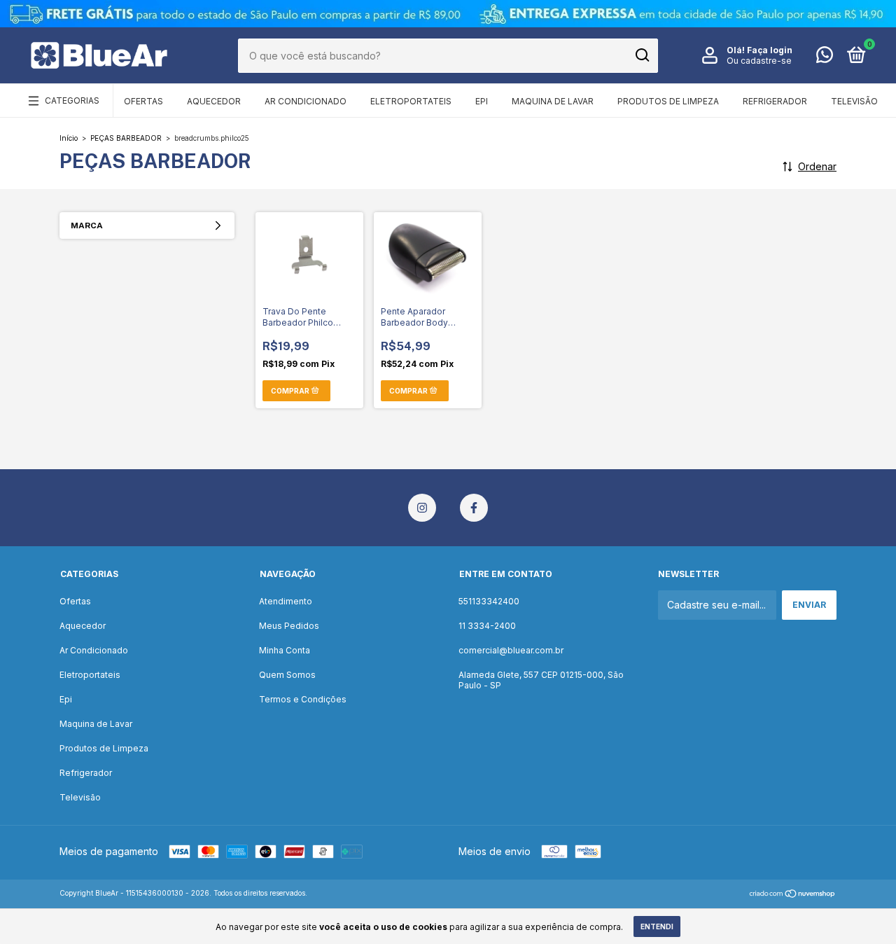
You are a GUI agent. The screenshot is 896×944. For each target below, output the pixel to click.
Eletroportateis (410, 101)
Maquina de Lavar (553, 101)
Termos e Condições (302, 699)
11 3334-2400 (487, 625)
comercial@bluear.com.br (511, 650)
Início (68, 138)
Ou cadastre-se (759, 60)
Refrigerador (775, 101)
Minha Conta (284, 650)
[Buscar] (641, 55)
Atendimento (285, 601)
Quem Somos (287, 674)
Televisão (854, 101)
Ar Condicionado (305, 101)
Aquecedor (214, 101)
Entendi (656, 926)
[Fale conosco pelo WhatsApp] (824, 58)
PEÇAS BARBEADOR (126, 138)
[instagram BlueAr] (422, 508)
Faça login (769, 50)
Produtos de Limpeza (668, 101)
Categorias (72, 100)
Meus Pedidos (289, 625)
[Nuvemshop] (792, 895)
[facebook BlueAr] (474, 508)
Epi (481, 101)
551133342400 (488, 601)
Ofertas (143, 101)
